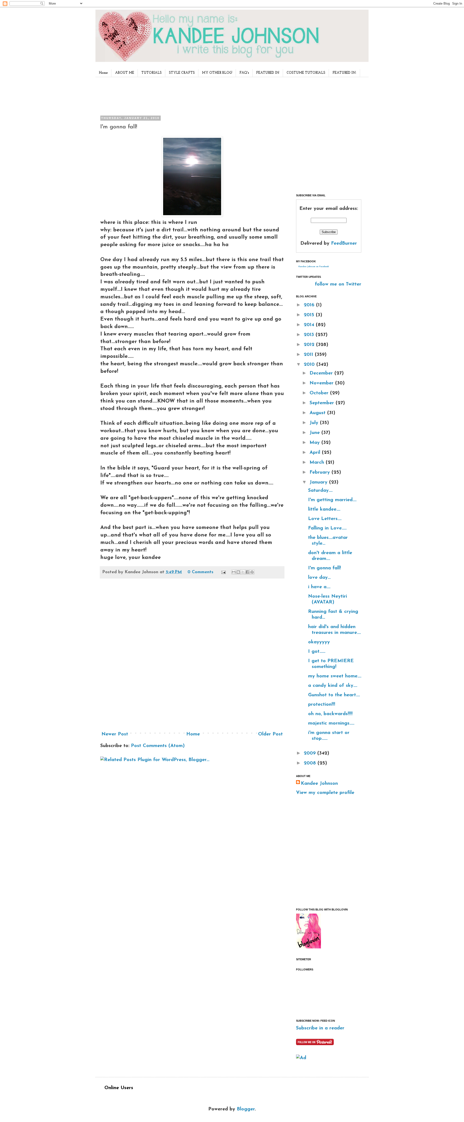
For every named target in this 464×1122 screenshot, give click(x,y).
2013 (310, 334)
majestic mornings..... (331, 723)
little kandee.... (324, 509)
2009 (310, 753)
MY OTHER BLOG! (217, 73)
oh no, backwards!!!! (330, 713)
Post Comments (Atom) (158, 745)
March (318, 462)
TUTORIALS (151, 73)
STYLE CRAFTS (182, 73)
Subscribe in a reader (320, 1028)
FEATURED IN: (344, 73)
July (315, 422)
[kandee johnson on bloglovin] (308, 947)
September (323, 403)
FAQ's (244, 73)
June (315, 432)
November (322, 383)
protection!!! (321, 704)
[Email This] (233, 572)
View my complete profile (325, 792)
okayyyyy (319, 642)
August (318, 413)
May (315, 442)
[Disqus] (192, 656)
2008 (311, 763)
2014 (310, 325)
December (322, 373)
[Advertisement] (191, 95)
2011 (309, 354)
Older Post (270, 734)
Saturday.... (320, 490)
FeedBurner (344, 243)
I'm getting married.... (332, 500)
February (321, 472)
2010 (310, 364)
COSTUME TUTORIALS (306, 73)
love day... (319, 577)
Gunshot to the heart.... (334, 695)
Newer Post (115, 734)
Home (103, 73)
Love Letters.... (324, 518)
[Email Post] (223, 572)
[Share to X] (242, 572)
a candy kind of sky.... (332, 685)
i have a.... (319, 587)
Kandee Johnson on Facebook (313, 267)
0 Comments (200, 572)
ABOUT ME (124, 73)
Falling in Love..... (327, 528)
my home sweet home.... (334, 676)
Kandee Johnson (319, 783)
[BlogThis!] (238, 572)
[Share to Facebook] (247, 572)
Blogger (246, 1109)
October (320, 393)
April (316, 452)
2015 (310, 315)
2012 (310, 344)
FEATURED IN (267, 73)
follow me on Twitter (338, 284)
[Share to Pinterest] (252, 572)
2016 (310, 305)
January (319, 482)
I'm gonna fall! (324, 568)
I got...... (316, 651)
